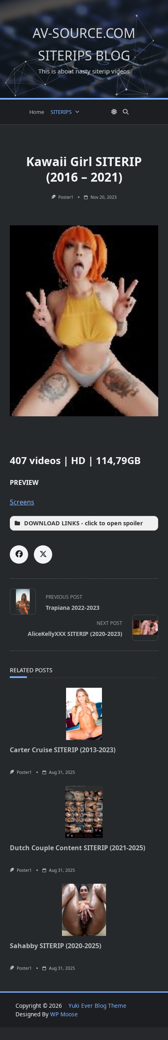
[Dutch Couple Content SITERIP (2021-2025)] (84, 812)
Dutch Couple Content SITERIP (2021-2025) (77, 847)
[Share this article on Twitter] (43, 554)
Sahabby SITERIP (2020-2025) (55, 945)
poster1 (65, 197)
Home (36, 112)
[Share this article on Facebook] (19, 554)
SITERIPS (61, 112)
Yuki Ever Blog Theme (97, 1005)
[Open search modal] (125, 112)
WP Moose (64, 1014)
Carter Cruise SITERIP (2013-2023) (62, 749)
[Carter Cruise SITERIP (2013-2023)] (84, 714)
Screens (22, 502)
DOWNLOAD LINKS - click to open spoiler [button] (83, 523)
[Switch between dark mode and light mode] (114, 112)
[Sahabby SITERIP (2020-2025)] (84, 910)
